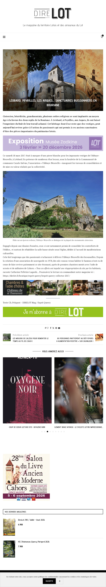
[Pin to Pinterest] (56, 328)
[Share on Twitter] (53, 328)
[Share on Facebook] (50, 328)
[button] (6, 394)
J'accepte (49, 581)
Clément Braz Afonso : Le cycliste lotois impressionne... (78, 427)
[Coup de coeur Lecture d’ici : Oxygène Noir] (27, 390)
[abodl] (53, 308)
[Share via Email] (59, 328)
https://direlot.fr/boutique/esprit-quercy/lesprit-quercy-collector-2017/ (36, 275)
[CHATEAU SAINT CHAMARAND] (53, 281)
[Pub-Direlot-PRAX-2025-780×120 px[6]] (53, 137)
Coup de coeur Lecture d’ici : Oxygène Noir (27, 427)
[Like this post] (48, 328)
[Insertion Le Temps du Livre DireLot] (26, 455)
